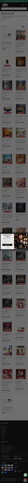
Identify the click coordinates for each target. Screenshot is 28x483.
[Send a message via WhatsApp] (25, 475)
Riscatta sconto (7, 244)
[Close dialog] (26, 234)
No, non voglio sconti (7, 246)
